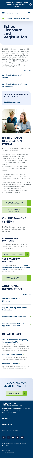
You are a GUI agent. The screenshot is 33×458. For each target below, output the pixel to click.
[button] (16, 76)
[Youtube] (13, 439)
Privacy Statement (8, 452)
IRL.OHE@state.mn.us (12, 102)
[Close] (30, 4)
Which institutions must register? (12, 76)
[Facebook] (4, 439)
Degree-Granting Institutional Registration (14, 309)
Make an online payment (13, 254)
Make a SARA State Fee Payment (14, 278)
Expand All (27, 71)
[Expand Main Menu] (29, 12)
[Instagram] (22, 439)
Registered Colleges (10, 363)
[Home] (10, 13)
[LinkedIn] (17, 439)
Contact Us (6, 418)
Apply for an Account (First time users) (14, 203)
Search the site (14, 393)
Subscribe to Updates (10, 431)
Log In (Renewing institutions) (14, 210)
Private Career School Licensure (11, 300)
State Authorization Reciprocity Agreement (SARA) (16, 267)
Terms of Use (6, 450)
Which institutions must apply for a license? (14, 85)
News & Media (7, 424)
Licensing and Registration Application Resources (13, 324)
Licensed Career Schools (12, 355)
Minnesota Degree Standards (14, 317)
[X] (8, 439)
